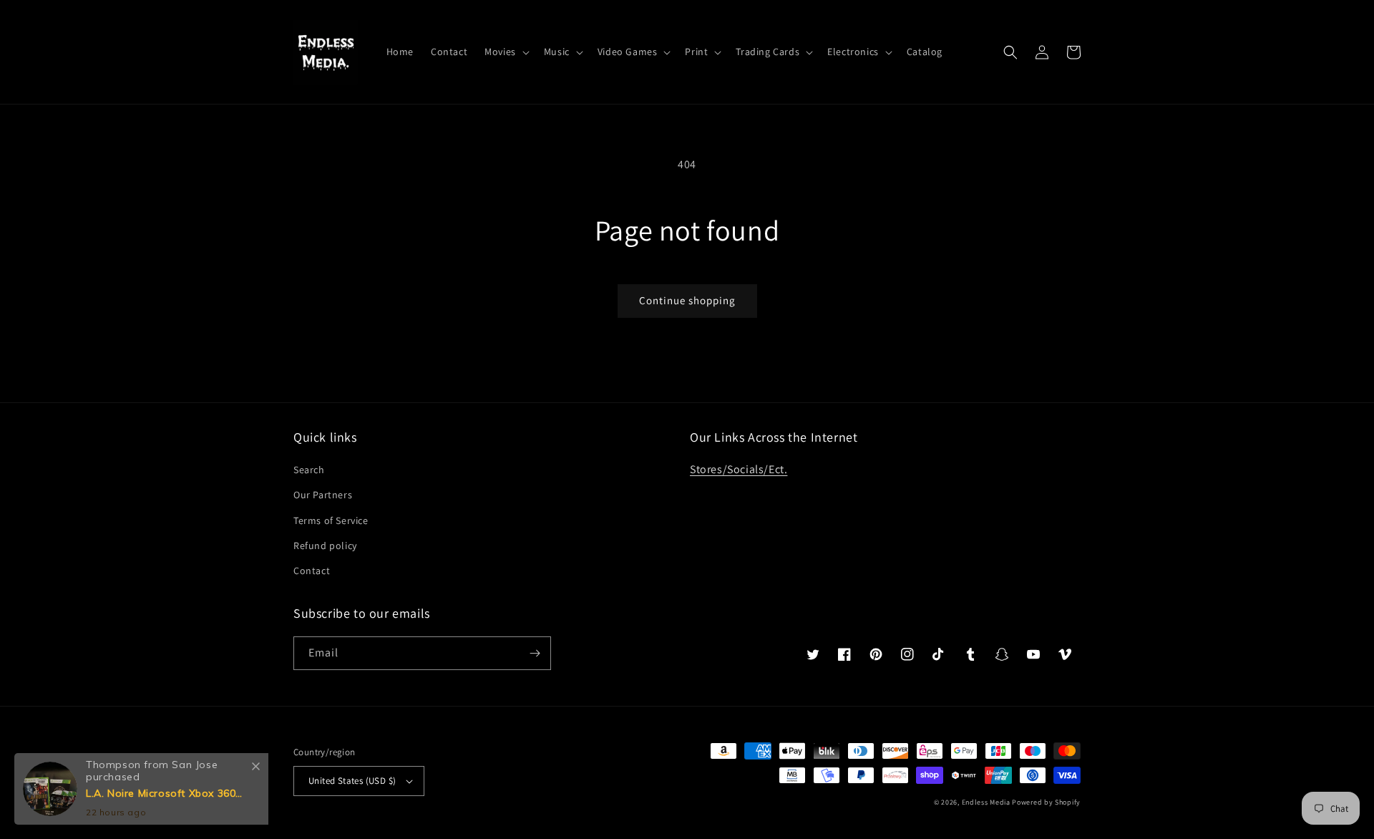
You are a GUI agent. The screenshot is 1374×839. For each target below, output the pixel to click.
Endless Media (986, 802)
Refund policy (325, 545)
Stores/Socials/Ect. (738, 469)
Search (309, 469)
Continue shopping (687, 300)
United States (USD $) (352, 781)
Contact (311, 570)
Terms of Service (331, 520)
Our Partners (322, 494)
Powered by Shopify (1046, 802)
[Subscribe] (534, 653)
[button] (505, 52)
